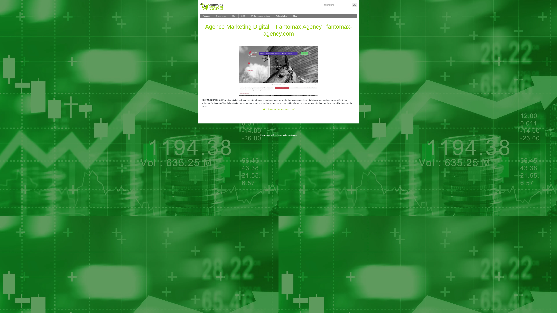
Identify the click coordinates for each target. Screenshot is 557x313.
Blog (295, 16)
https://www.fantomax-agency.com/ (278, 109)
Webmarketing (281, 16)
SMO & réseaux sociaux (260, 16)
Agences (206, 16)
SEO (243, 16)
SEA (233, 16)
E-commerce (221, 16)
